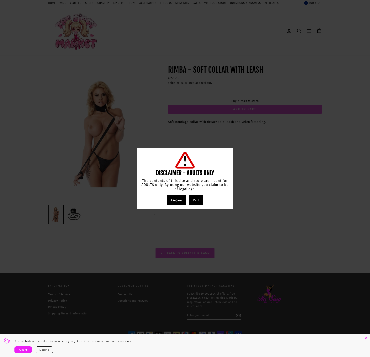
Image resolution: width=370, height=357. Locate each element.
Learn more (124, 341)
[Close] (366, 338)
